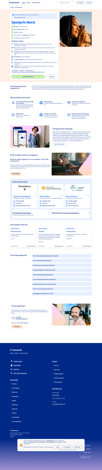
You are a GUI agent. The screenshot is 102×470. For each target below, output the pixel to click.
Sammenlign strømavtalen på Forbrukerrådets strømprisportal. (28, 72)
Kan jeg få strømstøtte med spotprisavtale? (44, 284)
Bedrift (28, 2)
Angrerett (21, 70)
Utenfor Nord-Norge (20, 17)
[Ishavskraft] (14, 2)
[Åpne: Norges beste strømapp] (29, 136)
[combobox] (67, 2)
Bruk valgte (67, 447)
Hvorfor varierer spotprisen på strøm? (43, 289)
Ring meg (17, 326)
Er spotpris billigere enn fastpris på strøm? (44, 270)
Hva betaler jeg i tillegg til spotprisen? (43, 274)
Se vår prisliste (29, 70)
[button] (28, 76)
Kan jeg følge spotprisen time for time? (43, 293)
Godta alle (77, 447)
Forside (12, 7)
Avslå (57, 447)
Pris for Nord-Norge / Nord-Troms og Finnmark (27, 14)
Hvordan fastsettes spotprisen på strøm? (44, 265)
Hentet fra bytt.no (31, 246)
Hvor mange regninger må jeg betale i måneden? (45, 256)
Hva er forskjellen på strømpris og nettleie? (44, 279)
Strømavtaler (18, 7)
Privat (23, 2)
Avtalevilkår (15, 70)
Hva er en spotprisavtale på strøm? (42, 260)
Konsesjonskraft (36, 2)
